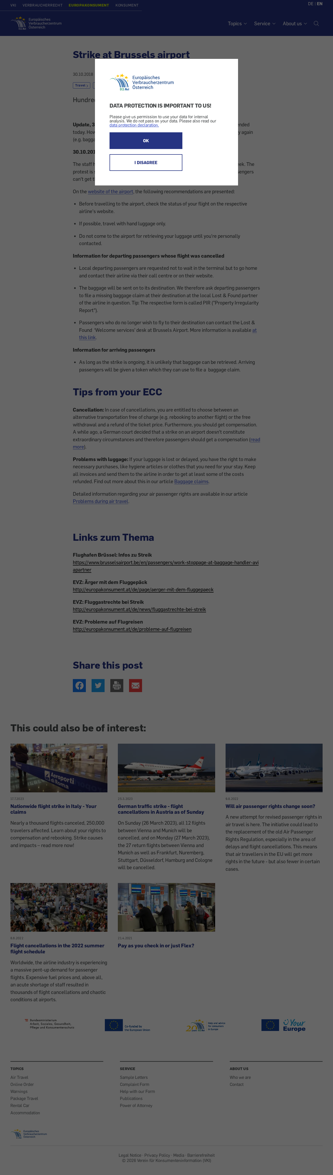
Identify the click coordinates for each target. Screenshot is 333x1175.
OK (146, 140)
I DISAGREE (146, 162)
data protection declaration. (134, 125)
